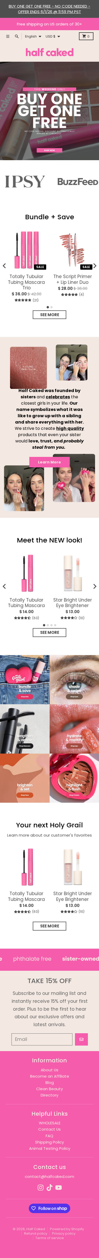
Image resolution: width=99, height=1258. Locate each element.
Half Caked (35, 1229)
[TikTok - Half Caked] (49, 1187)
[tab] (47, 307)
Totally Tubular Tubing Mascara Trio (26, 282)
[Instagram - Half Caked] (40, 1187)
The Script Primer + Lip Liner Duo (72, 279)
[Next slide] (94, 265)
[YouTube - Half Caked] (58, 1187)
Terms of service (49, 1238)
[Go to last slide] (4, 265)
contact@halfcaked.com (49, 1176)
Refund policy (35, 1233)
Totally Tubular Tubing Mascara (26, 603)
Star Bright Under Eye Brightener (72, 603)
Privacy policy (64, 1233)
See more (49, 314)
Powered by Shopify (67, 1229)
